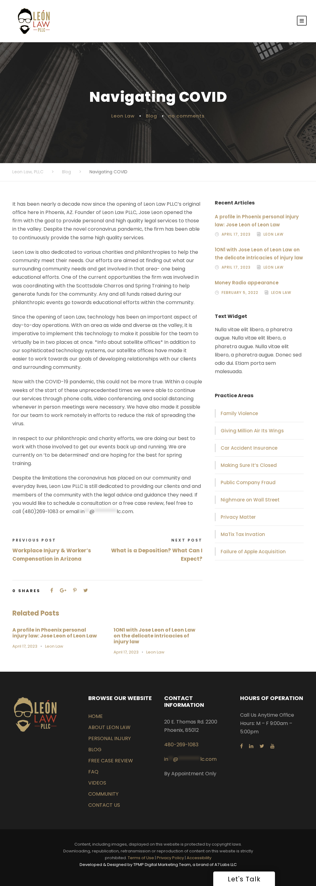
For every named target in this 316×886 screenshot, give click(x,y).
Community (103, 793)
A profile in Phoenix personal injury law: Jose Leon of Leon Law (54, 632)
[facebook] (241, 746)
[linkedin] (251, 746)
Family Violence (239, 413)
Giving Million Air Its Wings (252, 430)
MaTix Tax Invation (243, 534)
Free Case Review (110, 760)
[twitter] (262, 746)
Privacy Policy (170, 858)
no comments (186, 116)
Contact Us (104, 805)
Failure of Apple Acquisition (253, 551)
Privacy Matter (238, 517)
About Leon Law (109, 727)
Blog (151, 116)
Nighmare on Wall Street (250, 500)
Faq (93, 771)
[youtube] (272, 746)
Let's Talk (244, 879)
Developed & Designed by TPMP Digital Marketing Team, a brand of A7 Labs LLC (158, 864)
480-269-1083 (181, 744)
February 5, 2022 (240, 292)
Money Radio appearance (247, 282)
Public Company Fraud (248, 482)
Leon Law (123, 116)
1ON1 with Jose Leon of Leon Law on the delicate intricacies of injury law (154, 635)
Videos (97, 782)
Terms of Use (141, 858)
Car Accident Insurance (249, 448)
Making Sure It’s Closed (249, 465)
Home (95, 716)
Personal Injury (109, 738)
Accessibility (199, 858)
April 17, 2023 (24, 646)
